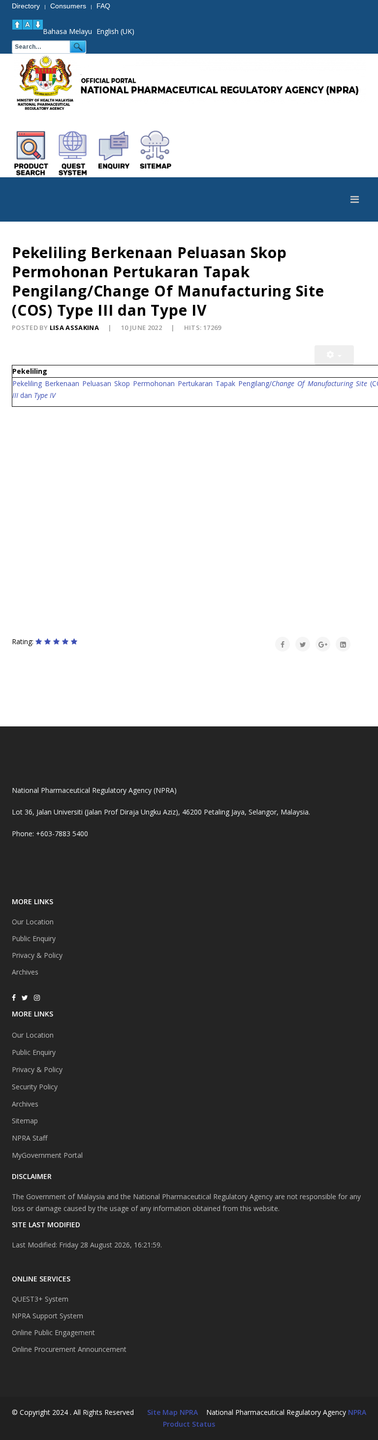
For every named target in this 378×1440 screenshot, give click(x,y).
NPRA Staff (29, 1138)
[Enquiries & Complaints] (114, 153)
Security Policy (35, 1086)
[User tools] (334, 355)
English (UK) (115, 31)
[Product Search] (31, 153)
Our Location (33, 921)
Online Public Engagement (53, 1332)
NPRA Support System (47, 1315)
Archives (25, 972)
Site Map (162, 1412)
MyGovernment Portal (47, 1155)
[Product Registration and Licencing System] (73, 153)
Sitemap (25, 1120)
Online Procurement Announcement (69, 1349)
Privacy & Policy (37, 955)
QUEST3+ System (40, 1299)
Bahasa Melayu (67, 31)
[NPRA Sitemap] (155, 153)
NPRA (357, 1412)
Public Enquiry (34, 938)
